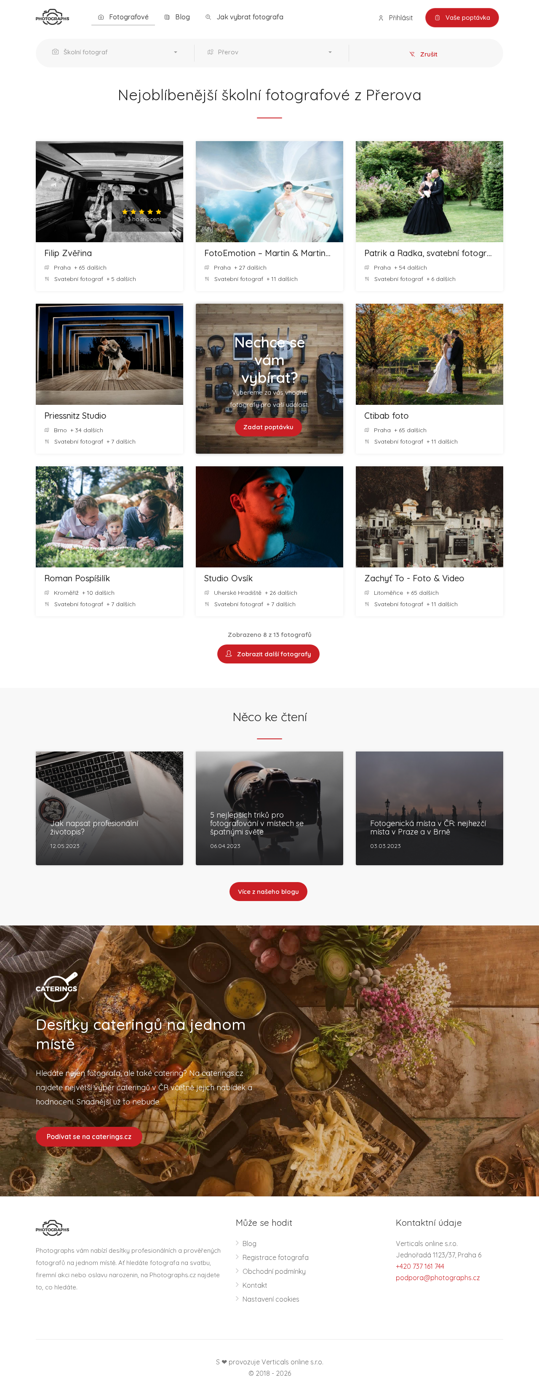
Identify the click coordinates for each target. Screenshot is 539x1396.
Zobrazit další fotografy (272, 654)
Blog (181, 17)
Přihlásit (400, 17)
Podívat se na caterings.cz (89, 1136)
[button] (117, 53)
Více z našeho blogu (268, 892)
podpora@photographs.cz (438, 1277)
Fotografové (128, 17)
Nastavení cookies (271, 1299)
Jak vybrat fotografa (249, 17)
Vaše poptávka (467, 17)
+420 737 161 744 (420, 1266)
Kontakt (255, 1285)
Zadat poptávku (268, 427)
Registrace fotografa (276, 1257)
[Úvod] (52, 16)
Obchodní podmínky (274, 1271)
